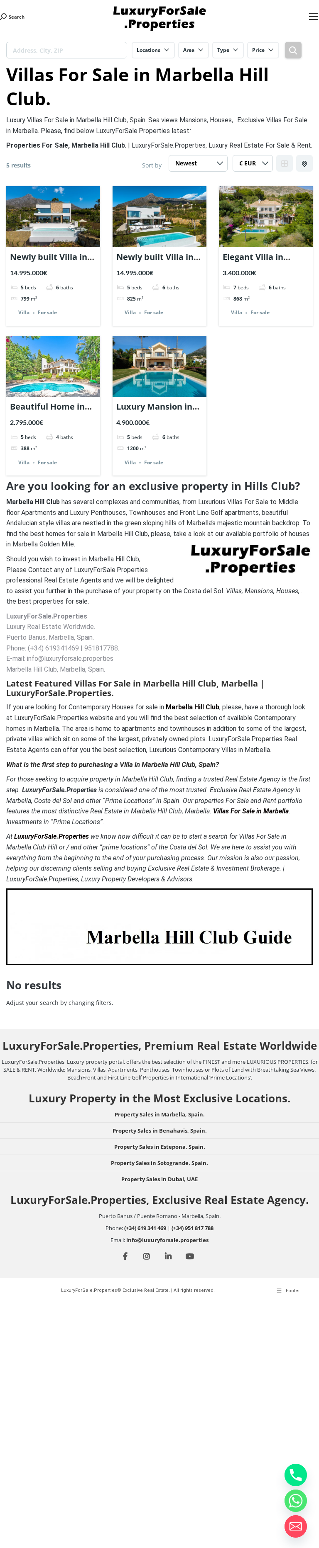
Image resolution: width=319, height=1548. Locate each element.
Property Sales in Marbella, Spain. (160, 1114)
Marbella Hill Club (192, 707)
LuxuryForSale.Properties (51, 836)
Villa (23, 312)
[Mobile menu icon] (313, 16)
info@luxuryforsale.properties (167, 1240)
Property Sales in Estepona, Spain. (159, 1146)
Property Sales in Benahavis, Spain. (160, 1130)
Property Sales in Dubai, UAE (159, 1179)
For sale (47, 312)
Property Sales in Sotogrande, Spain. (159, 1163)
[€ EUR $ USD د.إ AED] (253, 165)
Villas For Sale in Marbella (251, 811)
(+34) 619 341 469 (145, 1228)
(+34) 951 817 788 (192, 1228)
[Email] (296, 1526)
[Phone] (296, 1475)
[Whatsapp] (296, 1501)
